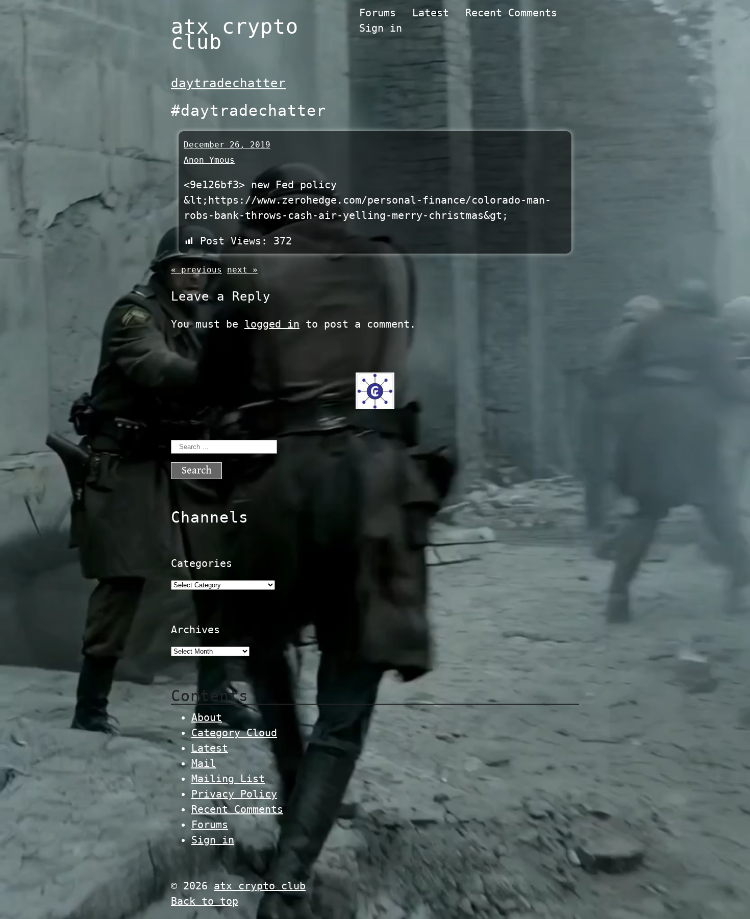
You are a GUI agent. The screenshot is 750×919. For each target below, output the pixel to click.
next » (242, 270)
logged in (271, 324)
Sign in (380, 28)
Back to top (204, 901)
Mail (203, 763)
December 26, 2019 (227, 145)
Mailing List (228, 779)
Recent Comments (511, 13)
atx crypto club (234, 34)
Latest (430, 13)
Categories (201, 563)
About (206, 717)
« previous (196, 270)
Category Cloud (234, 733)
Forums (377, 13)
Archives (195, 630)
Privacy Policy (234, 794)
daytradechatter (228, 83)
